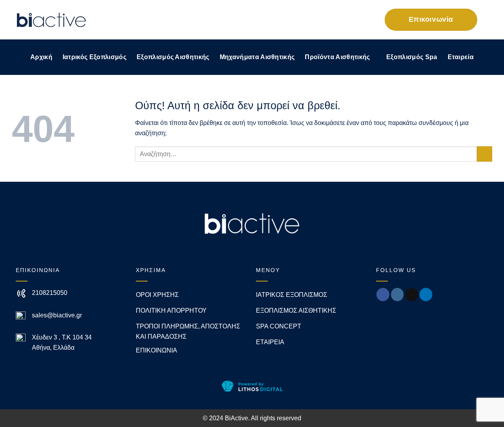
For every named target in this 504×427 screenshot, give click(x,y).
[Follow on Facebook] (382, 294)
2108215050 (49, 292)
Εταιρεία (461, 57)
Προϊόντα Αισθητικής (337, 57)
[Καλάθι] (373, 19)
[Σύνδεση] (354, 19)
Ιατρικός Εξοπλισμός (94, 57)
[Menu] (487, 19)
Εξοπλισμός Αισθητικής (173, 57)
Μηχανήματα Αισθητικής (257, 57)
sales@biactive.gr (57, 315)
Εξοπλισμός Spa (411, 57)
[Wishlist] (337, 19)
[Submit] (484, 154)
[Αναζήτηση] (320, 20)
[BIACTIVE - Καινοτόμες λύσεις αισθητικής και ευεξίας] (51, 20)
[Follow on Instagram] (397, 294)
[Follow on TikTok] (411, 294)
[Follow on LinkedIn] (425, 294)
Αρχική (41, 57)
